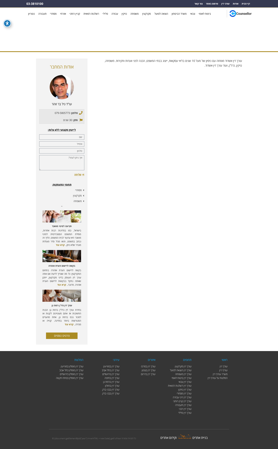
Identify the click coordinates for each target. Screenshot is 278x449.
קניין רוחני (75, 13)
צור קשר (199, 3)
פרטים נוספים (62, 336)
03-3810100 (34, 4)
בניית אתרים (200, 437)
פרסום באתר (212, 3)
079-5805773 (62, 113)
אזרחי (63, 13)
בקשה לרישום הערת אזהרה (61, 265)
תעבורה (42, 13)
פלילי (105, 13)
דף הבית (246, 3)
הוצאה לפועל (161, 13)
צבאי (192, 13)
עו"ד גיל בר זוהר (62, 104)
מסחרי (53, 13)
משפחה (134, 13)
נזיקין (124, 13)
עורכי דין (225, 3)
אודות (235, 3)
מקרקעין (146, 13)
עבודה (114, 13)
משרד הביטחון (179, 13)
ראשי (147, 41)
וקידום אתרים (168, 437)
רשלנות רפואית (91, 13)
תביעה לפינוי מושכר (62, 226)
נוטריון (31, 13)
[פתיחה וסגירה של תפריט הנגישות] (7, 23)
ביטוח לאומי (205, 13)
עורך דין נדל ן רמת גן (62, 305)
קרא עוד (60, 244)
